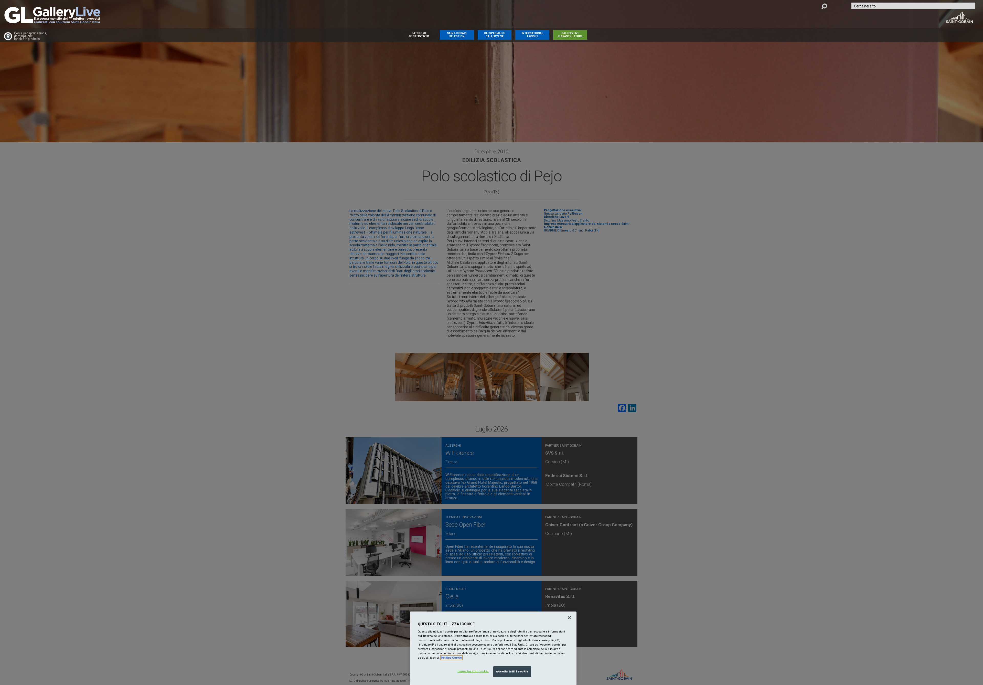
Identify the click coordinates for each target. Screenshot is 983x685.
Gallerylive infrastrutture (570, 34)
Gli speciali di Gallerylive (494, 34)
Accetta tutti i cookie (512, 671)
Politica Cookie (451, 657)
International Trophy (532, 34)
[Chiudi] (569, 617)
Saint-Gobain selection (457, 34)
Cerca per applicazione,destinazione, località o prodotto (30, 36)
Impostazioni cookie (473, 671)
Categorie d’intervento (419, 34)
